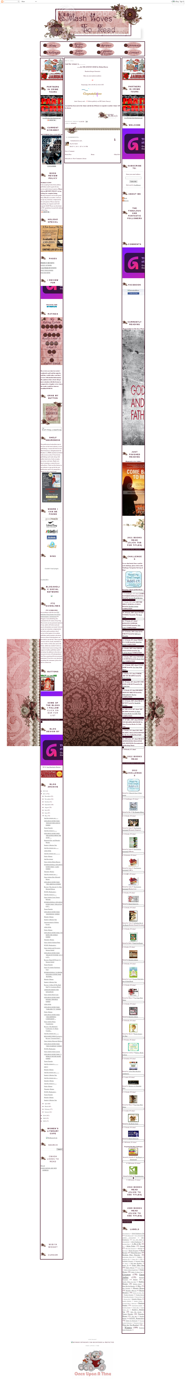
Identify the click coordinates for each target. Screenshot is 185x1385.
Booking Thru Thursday (131, 1255)
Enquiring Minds (140, 1261)
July (46, 810)
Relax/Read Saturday (129, 1297)
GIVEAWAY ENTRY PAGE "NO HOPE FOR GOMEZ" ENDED (53, 935)
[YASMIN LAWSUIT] (92, 1382)
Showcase (134, 1303)
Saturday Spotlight (126, 1301)
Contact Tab (134, 1259)
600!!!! (46, 1067)
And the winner (48, 859)
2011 (44, 794)
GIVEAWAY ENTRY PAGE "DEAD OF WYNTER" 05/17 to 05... (53, 955)
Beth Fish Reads (138, 943)
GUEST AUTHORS (46, 265)
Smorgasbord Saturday (137, 1305)
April (46, 1104)
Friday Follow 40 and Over (131, 1270)
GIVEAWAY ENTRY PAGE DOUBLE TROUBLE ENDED (52, 999)
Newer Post (68, 154)
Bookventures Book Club (128, 1257)
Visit (44, 579)
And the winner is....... (50, 895)
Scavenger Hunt (126, 1303)
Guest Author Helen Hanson (52, 862)
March (47, 1106)
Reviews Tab (127, 1299)
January (47, 1112)
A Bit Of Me (47, 851)
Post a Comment (69, 151)
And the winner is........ (50, 831)
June (46, 813)
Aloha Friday (131, 1246)
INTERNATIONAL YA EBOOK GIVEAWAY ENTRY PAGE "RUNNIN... (53, 974)
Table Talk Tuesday (136, 1312)
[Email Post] (86, 121)
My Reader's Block (138, 812)
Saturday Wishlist (138, 1301)
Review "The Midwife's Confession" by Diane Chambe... (51, 1029)
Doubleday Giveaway (127, 1261)
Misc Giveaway (126, 1288)
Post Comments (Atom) (79, 158)
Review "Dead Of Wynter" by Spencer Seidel (52, 961)
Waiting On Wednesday (132, 1321)
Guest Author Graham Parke (52, 942)
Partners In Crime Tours (138, 1293)
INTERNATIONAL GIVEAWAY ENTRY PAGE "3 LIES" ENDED (53, 867)
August (47, 807)
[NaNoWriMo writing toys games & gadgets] (133, 592)
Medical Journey (137, 1284)
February (47, 1109)
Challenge (139, 1257)
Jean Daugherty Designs (54, 767)
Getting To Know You (136, 1272)
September (48, 805)
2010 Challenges (126, 1233)
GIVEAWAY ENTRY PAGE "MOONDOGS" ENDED (52, 913)
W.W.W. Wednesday (50, 1049)
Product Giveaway (129, 1295)
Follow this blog (133, 293)
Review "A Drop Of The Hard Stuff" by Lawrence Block (52, 986)
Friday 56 (125, 1265)
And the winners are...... (50, 874)
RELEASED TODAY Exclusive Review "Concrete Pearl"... (53, 1037)
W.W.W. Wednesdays (50, 892)
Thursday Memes (49, 872)
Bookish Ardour (133, 606)
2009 (44, 1118)
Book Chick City (134, 904)
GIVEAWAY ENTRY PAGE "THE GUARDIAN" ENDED (53, 1045)
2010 (44, 1115)
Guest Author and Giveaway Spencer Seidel (52, 949)
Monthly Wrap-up (131, 1290)
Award (142, 1246)
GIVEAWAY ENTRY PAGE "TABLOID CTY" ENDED (52, 1008)
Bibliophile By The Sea (129, 695)
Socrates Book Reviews (135, 598)
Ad (123, 1246)
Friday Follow (141, 1268)
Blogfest (140, 1248)
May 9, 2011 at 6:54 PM (79, 146)
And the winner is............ (51, 1064)
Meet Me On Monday (128, 1286)
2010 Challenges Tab (138, 1233)
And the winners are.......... (51, 1033)
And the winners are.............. (52, 853)
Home (92, 154)
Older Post (117, 154)
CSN (141, 1259)
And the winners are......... (51, 848)
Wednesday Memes (138, 1323)
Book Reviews (136, 1253)
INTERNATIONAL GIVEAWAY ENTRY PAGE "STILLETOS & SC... (53, 904)
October (47, 802)
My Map (124, 1036)
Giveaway (126, 1274)
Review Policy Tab (140, 1297)
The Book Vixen (133, 1124)
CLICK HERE (51, 166)
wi (143, 1325)
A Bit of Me (136, 1244)
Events (126, 1263)
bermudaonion (75, 141)
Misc (139, 1286)
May (46, 816)
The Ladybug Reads (131, 651)
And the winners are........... (51, 1072)
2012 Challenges (136, 1242)
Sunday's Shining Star (50, 845)
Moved (43, 1166)
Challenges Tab (126, 1259)
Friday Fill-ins (130, 1268)
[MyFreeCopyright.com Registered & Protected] (92, 1342)
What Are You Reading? (130, 1325)
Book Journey (126, 678)
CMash (125, 198)
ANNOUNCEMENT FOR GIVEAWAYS (51, 991)
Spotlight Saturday (126, 1307)
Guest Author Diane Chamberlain (50, 1023)
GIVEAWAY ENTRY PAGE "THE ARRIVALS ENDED (52, 883)
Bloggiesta (124, 1250)
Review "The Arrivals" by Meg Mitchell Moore (53, 888)
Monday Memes (49, 917)
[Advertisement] (49, 1206)
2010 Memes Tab (129, 1235)
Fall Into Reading (136, 1263)
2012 (44, 791)
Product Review (140, 1295)
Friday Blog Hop (138, 1265)
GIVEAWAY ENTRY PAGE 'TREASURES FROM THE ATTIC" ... (52, 835)
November (48, 799)
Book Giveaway (133, 1251)
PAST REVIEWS (45, 273)
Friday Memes (48, 856)
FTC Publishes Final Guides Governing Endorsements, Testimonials (50, 614)
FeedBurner (137, 185)
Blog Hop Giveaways (131, 1248)
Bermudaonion (139, 1176)
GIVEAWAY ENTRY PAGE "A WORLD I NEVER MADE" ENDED (52, 1056)
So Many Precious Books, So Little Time (131, 712)
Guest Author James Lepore (52, 1052)
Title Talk (134, 1316)
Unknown (126, 201)
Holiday (135, 1279)
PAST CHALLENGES (47, 270)
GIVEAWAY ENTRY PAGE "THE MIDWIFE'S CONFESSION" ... (52, 1017)
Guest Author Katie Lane (51, 995)
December (48, 796)
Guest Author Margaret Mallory (53, 1041)
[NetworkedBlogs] (133, 290)
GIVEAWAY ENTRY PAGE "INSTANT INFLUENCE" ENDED (52, 823)
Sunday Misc (136, 1307)
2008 (44, 1121)
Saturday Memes (49, 1081)
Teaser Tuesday (48, 828)
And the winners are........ (51, 818)
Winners (74, 123)
